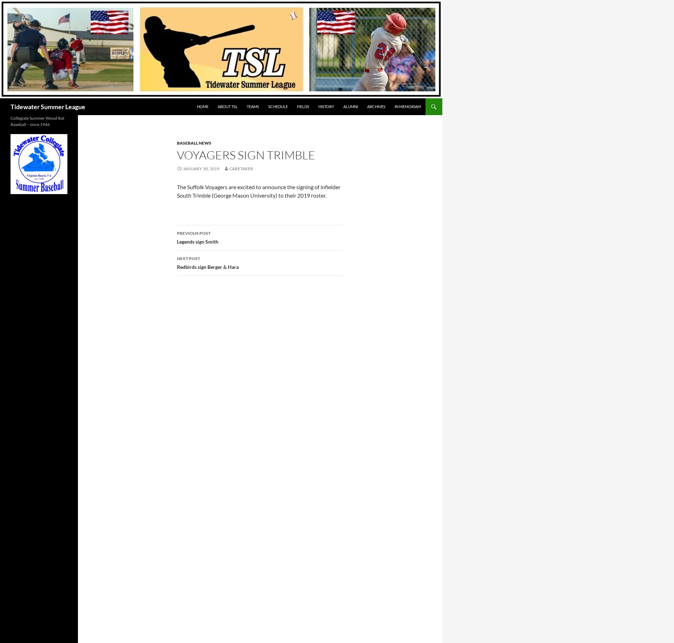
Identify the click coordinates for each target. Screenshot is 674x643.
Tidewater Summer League (48, 107)
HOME (203, 106)
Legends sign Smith (197, 238)
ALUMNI (350, 106)
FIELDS (303, 106)
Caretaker (241, 168)
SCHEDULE (278, 106)
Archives (376, 106)
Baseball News (194, 143)
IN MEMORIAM (408, 106)
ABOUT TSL (228, 106)
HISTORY (326, 106)
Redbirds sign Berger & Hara (208, 263)
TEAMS (253, 106)
